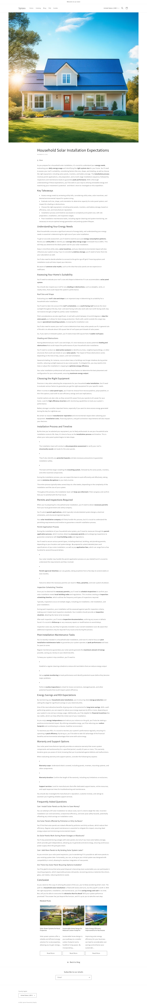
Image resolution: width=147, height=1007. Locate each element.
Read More (50, 953)
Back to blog (75, 962)
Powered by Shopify (31, 1002)
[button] (122, 8)
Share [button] (41, 160)
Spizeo (24, 1002)
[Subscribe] (89, 977)
